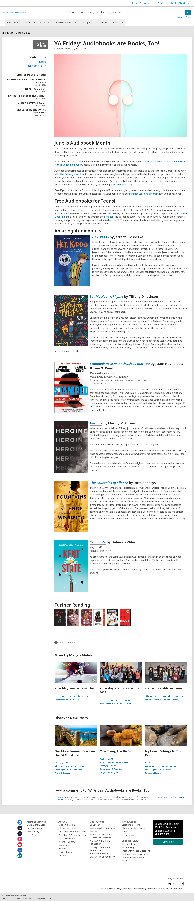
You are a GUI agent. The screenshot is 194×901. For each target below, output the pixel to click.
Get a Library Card (36, 824)
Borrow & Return (35, 828)
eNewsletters (128, 835)
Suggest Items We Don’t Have (134, 859)
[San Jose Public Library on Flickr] (19, 833)
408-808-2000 (162, 834)
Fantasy (175, 699)
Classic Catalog (129, 843)
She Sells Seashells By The (31, 111)
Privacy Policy (65, 852)
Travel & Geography (64, 773)
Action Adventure (107, 703)
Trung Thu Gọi (34, 88)
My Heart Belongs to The (26, 95)
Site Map (62, 855)
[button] (142, 3)
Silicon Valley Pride (31, 102)
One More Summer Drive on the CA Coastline (75, 753)
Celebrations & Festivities (111, 769)
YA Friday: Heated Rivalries (74, 688)
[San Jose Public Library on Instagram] (19, 839)
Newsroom (64, 845)
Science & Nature (153, 773)
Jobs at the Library (67, 828)
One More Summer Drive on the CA (26, 81)
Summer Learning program (143, 193)
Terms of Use (106, 888)
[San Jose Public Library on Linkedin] (19, 850)
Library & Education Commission (100, 848)
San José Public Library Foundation (101, 842)
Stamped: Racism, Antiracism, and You (120, 363)
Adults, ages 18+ (62, 763)
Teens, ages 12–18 (36, 65)
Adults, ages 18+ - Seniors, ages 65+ (70, 766)
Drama (85, 696)
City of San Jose (176, 878)
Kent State (98, 542)
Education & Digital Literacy (72, 835)
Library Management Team (72, 831)
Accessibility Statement (146, 888)
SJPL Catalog (128, 847)
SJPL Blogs (7, 33)
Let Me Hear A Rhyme (106, 296)
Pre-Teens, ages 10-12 (109, 700)
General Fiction (61, 699)
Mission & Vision (66, 824)
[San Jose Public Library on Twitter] (19, 828)
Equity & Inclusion (67, 838)
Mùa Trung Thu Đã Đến (116, 751)
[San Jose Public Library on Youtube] (19, 844)
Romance (74, 699)
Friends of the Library (101, 834)
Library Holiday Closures (134, 828)
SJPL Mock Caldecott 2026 (163, 688)
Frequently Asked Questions (136, 850)
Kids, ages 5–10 (151, 696)
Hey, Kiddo (100, 237)
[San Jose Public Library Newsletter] (19, 855)
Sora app (109, 216)
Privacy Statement (123, 888)
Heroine (96, 423)
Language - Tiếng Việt (109, 772)
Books (42, 61)
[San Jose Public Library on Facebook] (19, 822)
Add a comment (68, 642)
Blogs (124, 831)
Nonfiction (77, 769)
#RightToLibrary (66, 841)
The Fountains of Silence (109, 482)
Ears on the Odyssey (121, 184)
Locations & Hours (131, 824)
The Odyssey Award (70, 174)
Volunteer (95, 824)
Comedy (76, 696)
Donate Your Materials (101, 837)
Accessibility (33, 831)
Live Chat (31, 835)
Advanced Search (184, 17)
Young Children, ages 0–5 (171, 696)
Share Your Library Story (102, 856)
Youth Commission (99, 853)
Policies (62, 848)
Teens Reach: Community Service (102, 829)
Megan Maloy (22, 33)
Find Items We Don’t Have (135, 854)
